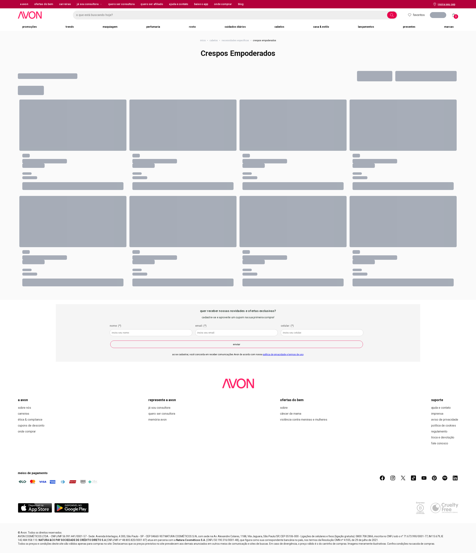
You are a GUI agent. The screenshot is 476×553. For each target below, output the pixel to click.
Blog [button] (241, 4)
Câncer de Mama (290, 413)
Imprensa (437, 413)
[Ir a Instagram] (393, 478)
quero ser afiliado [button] (152, 4)
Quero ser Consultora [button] (121, 4)
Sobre (284, 407)
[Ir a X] (403, 478)
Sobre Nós (24, 407)
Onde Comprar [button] (223, 4)
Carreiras (23, 413)
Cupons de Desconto (31, 425)
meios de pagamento (33, 473)
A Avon (23, 400)
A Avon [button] (24, 4)
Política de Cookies (443, 425)
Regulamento (439, 431)
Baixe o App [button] (201, 4)
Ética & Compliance (30, 419)
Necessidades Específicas (235, 40)
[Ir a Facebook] (382, 478)
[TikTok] (413, 478)
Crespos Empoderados (238, 53)
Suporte (437, 400)
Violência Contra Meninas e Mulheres (303, 419)
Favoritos (419, 15)
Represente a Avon (162, 400)
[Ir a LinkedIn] (455, 478)
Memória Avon (157, 419)
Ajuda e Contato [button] (178, 4)
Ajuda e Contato (441, 407)
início (203, 40)
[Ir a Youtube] (424, 478)
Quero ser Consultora (161, 413)
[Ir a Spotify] (445, 478)
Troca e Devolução (442, 437)
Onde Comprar (27, 431)
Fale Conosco (439, 443)
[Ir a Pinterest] (434, 478)
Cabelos (214, 40)
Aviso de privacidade (444, 419)
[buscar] (392, 15)
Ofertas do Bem (292, 400)
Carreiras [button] (65, 4)
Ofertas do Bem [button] (43, 4)
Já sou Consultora (88, 4)
